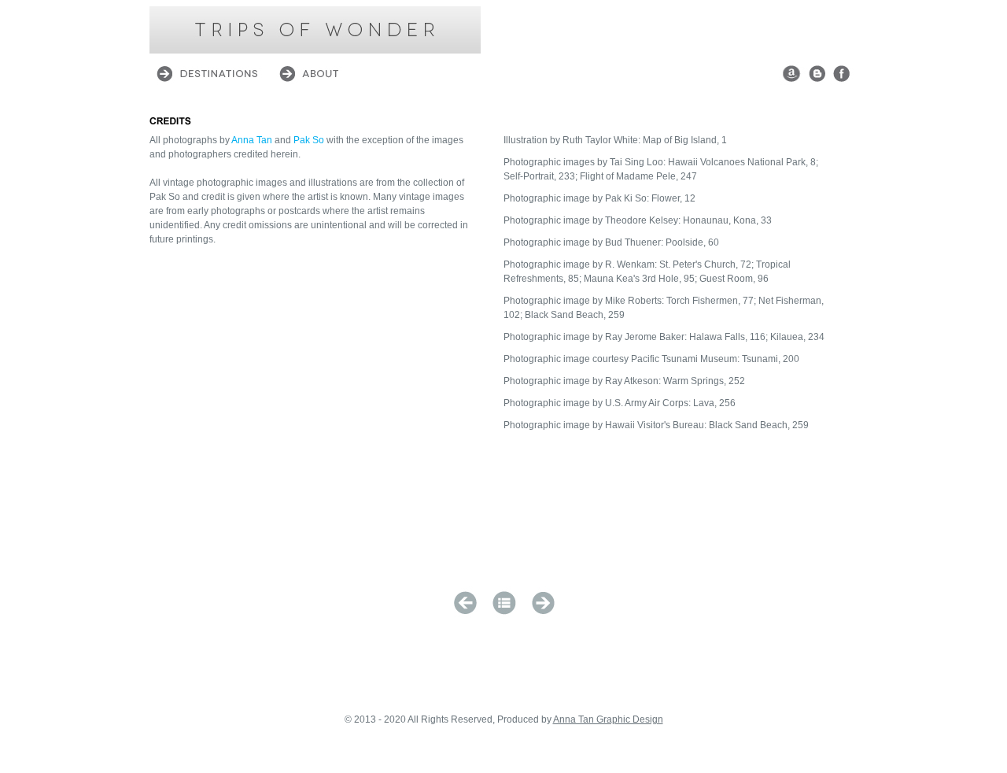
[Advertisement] (673, 30)
